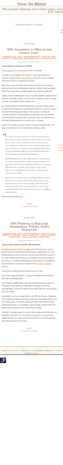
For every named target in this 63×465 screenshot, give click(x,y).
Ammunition (10, 57)
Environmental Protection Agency (29, 234)
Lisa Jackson (29, 237)
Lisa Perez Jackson (46, 249)
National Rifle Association (40, 58)
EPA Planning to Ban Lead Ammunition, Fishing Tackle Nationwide (29, 226)
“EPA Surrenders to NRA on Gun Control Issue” (29, 50)
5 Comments (25, 331)
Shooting (43, 237)
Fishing (16, 235)
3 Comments (25, 206)
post (21, 196)
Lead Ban (17, 58)
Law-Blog (32, 350)
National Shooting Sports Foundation (18, 249)
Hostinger (35, 353)
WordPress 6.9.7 (14, 350)
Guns (25, 235)
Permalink (34, 206)
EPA (20, 57)
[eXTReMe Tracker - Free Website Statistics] (3, 362)
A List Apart (57, 350)
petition (13, 275)
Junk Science (48, 235)
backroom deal (27, 78)
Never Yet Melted (31, 3)
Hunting (34, 235)
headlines (9, 70)
